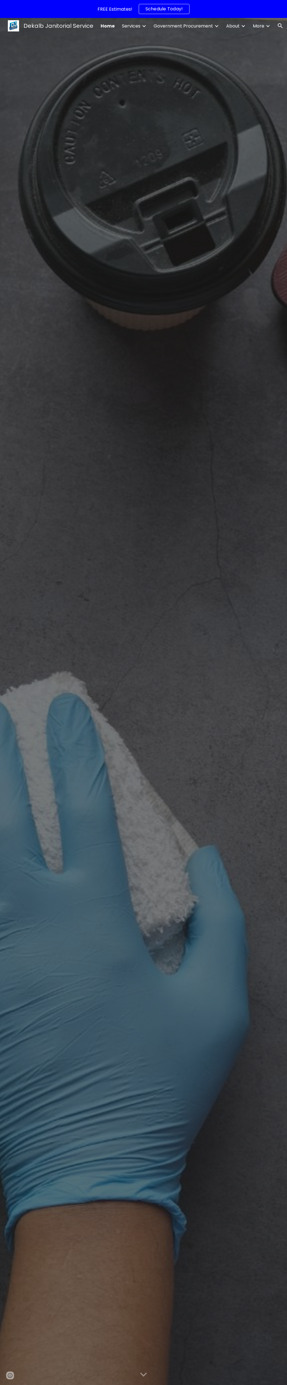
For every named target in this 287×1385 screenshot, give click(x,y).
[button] (280, 26)
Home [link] (108, 26)
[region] (143, 9)
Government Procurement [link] (183, 26)
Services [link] (131, 26)
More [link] (258, 26)
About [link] (233, 26)
